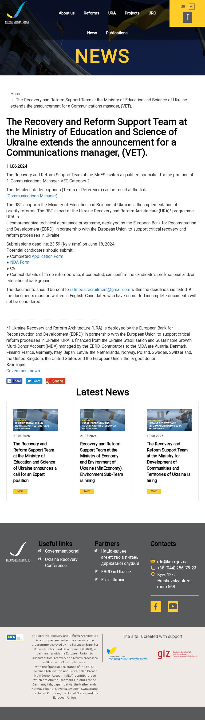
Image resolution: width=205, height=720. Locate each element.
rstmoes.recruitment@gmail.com (100, 289)
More (20, 491)
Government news (23, 370)
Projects (132, 13)
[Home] (22, 12)
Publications (117, 32)
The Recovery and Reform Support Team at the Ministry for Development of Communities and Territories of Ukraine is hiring (169, 462)
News (92, 32)
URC (152, 13)
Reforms (91, 13)
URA (112, 13)
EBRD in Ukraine (116, 571)
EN (191, 6)
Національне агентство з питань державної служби (120, 557)
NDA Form (19, 262)
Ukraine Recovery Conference (61, 562)
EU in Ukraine (113, 579)
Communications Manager (32, 195)
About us (67, 13)
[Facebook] (156, 606)
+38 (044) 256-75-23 (176, 567)
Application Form (47, 256)
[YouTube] (173, 606)
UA (183, 6)
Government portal (62, 551)
